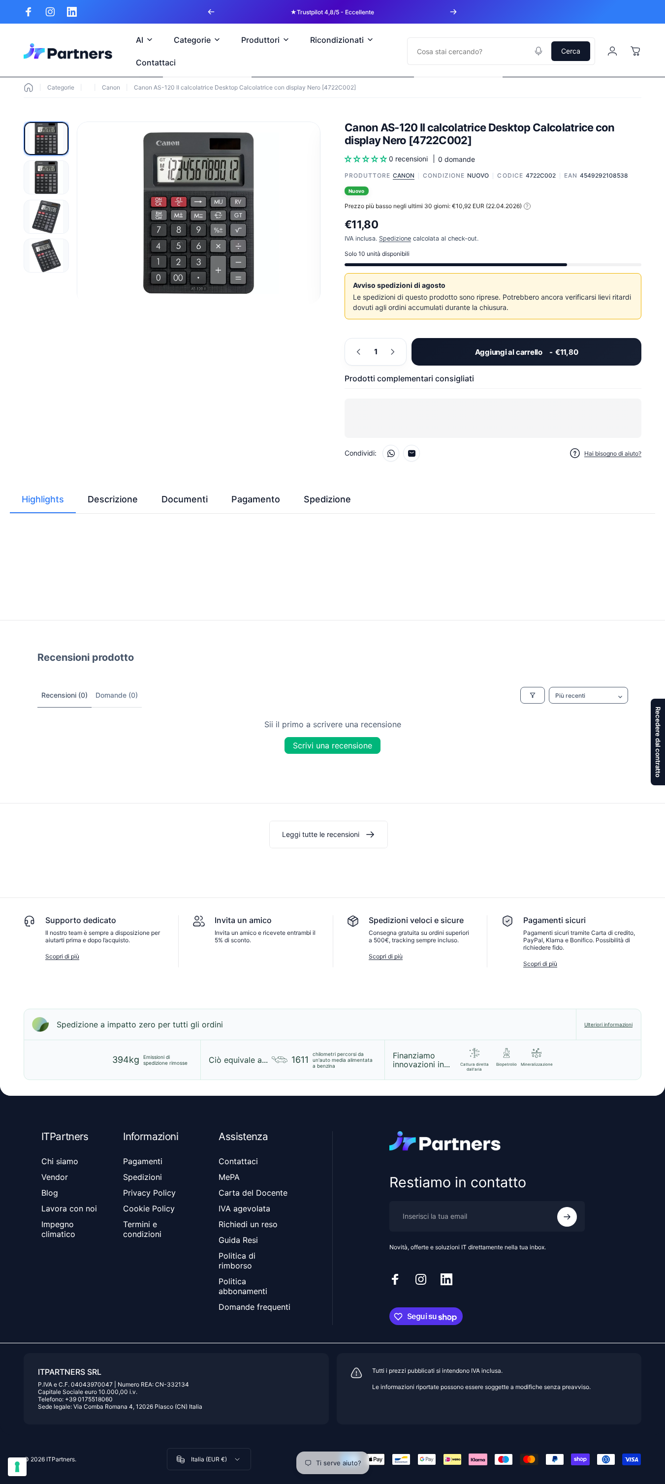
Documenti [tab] (184, 499)
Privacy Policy (149, 1193)
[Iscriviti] (567, 1217)
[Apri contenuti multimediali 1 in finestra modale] (198, 213)
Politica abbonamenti (243, 1286)
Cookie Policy (149, 1208)
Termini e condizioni (142, 1229)
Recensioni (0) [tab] (64, 695)
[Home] (28, 88)
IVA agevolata (244, 1208)
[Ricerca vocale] (538, 51)
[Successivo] (453, 12)
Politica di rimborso (237, 1260)
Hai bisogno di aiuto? (612, 453)
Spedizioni (142, 1177)
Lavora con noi (69, 1208)
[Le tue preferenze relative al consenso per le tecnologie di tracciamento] (17, 1466)
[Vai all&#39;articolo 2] (46, 177)
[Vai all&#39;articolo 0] (46, 138)
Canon (111, 87)
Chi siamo (59, 1161)
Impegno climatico (58, 1229)
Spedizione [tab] (327, 499)
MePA (229, 1177)
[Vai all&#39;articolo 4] (46, 256)
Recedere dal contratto (658, 742)
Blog (49, 1193)
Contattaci (238, 1161)
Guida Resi (238, 1240)
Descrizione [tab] (113, 499)
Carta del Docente (253, 1193)
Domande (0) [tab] (116, 695)
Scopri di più (62, 956)
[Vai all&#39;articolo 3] (46, 217)
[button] (367, 159)
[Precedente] (211, 12)
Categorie (60, 87)
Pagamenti (142, 1161)
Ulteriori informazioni (608, 1024)
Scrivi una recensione (332, 745)
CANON (403, 175)
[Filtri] (532, 695)
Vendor (54, 1177)
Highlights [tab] (43, 499)
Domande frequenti (254, 1307)
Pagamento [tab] (255, 499)
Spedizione (395, 238)
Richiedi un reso (248, 1224)
